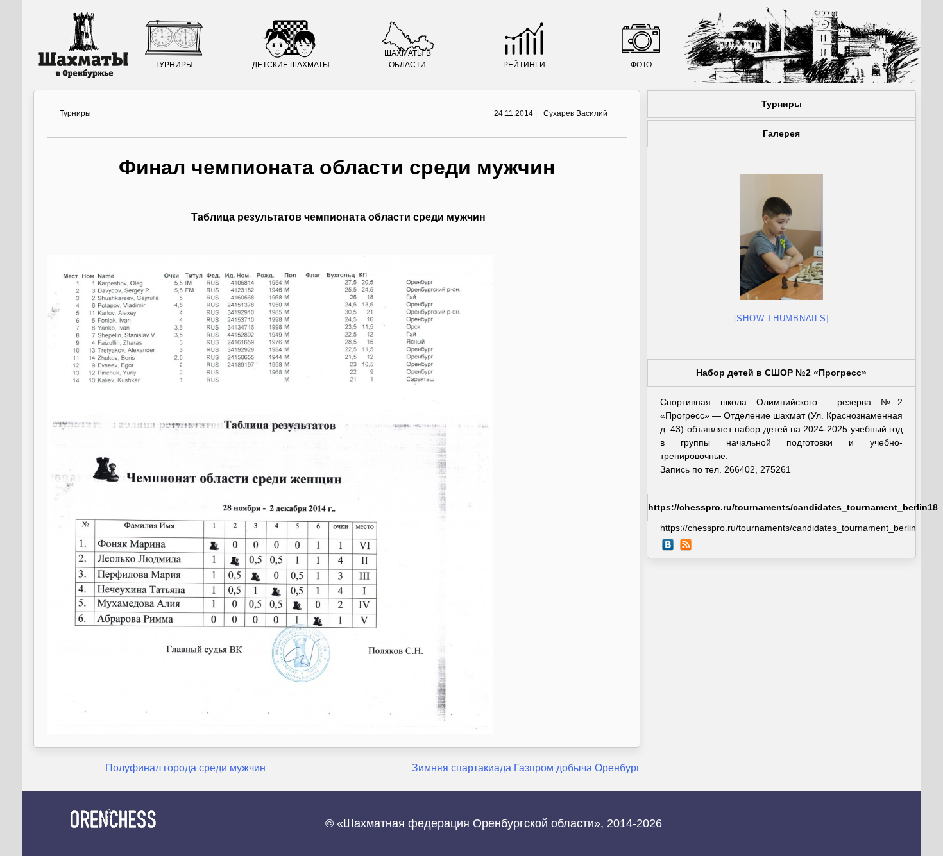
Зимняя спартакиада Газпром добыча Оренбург (526, 767)
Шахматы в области (407, 59)
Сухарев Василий (575, 113)
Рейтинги (524, 64)
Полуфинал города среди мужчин (185, 767)
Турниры (174, 64)
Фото (641, 64)
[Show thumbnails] (781, 318)
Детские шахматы (291, 64)
